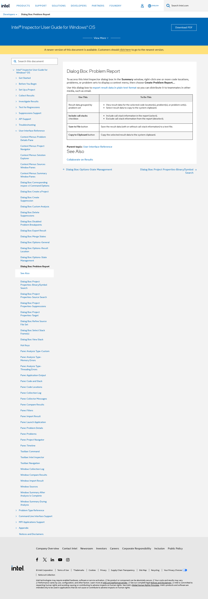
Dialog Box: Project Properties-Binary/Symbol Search (33, 284)
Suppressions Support (30, 113)
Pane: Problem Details (31, 428)
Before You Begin (28, 84)
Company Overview (47, 548)
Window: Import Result (32, 480)
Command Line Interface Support (35, 516)
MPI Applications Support (32, 522)
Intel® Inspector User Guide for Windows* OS (31, 71)
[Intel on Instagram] (68, 560)
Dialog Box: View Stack (31, 339)
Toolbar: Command (29, 451)
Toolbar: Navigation (30, 463)
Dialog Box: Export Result (33, 230)
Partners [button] (98, 5)
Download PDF (184, 27)
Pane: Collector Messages (33, 398)
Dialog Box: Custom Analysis (34, 206)
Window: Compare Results (33, 474)
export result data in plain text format (114, 87)
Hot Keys (25, 345)
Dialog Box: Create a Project (34, 191)
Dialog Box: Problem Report (34, 266)
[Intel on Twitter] (44, 560)
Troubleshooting (27, 125)
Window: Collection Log (32, 469)
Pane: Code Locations (31, 387)
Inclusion (159, 548)
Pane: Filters (26, 410)
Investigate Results (29, 101)
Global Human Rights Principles (145, 585)
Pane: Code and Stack (31, 381)
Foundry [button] (116, 5)
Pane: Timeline (27, 445)
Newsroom (86, 548)
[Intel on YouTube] (60, 560)
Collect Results (26, 95)
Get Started (25, 78)
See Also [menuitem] (24, 273)
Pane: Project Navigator (32, 439)
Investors (101, 548)
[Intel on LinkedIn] (52, 560)
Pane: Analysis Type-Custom (34, 351)
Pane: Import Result (30, 416)
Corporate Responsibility (136, 548)
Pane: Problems (28, 433)
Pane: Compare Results (32, 404)
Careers (114, 548)
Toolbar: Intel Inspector (32, 457)
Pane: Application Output (33, 375)
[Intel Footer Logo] (17, 568)
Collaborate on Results (80, 159)
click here (125, 49)
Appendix (23, 528)
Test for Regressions (29, 107)
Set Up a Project (27, 89)
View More (100, 38)
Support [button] (41, 5)
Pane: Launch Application (33, 422)
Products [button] (23, 5)
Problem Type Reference (31, 510)
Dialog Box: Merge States (33, 236)
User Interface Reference (32, 130)
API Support (25, 119)
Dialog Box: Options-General (35, 242)
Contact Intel (69, 548)
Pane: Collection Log (30, 392)
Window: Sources (29, 486)
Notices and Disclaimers (31, 534)
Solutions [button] (59, 5)
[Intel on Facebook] (37, 560)
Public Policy (175, 548)
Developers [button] (79, 5)
